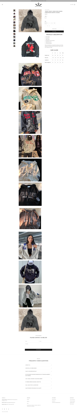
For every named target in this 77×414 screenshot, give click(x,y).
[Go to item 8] (14, 31)
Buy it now (54, 31)
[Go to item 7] (14, 28)
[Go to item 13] (14, 46)
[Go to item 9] (14, 34)
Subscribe (68, 410)
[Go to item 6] (14, 25)
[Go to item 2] (14, 13)
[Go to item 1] (14, 10)
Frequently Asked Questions (56, 402)
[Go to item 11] (14, 40)
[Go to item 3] (14, 17)
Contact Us (53, 401)
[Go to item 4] (14, 19)
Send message (38, 349)
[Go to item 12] (14, 43)
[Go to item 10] (14, 37)
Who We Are (54, 399)
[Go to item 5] (14, 22)
